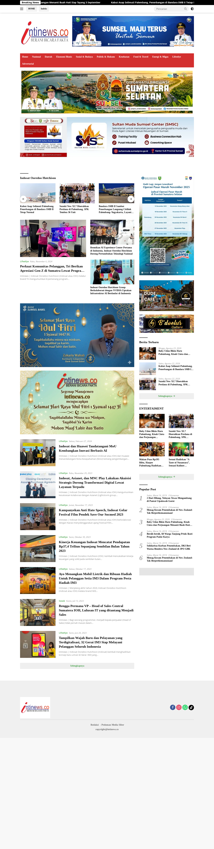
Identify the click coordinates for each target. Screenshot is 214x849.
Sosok (62, 600)
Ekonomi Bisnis (64, 57)
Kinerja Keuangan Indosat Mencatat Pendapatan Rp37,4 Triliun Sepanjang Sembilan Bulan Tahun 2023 (94, 546)
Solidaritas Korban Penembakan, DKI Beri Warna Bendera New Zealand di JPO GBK (169, 547)
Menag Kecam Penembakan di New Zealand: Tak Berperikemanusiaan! (170, 511)
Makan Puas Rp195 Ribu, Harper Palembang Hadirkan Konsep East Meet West (151, 462)
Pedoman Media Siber (112, 725)
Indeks (44, 8)
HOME (31, 8)
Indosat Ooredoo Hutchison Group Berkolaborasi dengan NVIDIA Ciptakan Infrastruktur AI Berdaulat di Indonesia (110, 290)
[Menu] (22, 9)
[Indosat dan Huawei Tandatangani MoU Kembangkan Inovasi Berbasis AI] (38, 452)
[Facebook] (172, 708)
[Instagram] (179, 708)
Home (25, 57)
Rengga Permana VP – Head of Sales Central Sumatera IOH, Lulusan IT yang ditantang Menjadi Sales (96, 610)
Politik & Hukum (106, 57)
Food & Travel (140, 57)
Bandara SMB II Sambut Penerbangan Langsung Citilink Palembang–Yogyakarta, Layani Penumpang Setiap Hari (76, 209)
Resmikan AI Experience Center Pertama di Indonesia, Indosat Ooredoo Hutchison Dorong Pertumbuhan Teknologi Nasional (111, 250)
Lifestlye (176, 57)
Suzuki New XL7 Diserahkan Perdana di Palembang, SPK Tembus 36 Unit (34, 209)
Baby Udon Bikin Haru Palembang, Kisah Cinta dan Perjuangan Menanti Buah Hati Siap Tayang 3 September (174, 353)
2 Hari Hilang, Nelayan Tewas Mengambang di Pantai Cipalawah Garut (169, 499)
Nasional (36, 57)
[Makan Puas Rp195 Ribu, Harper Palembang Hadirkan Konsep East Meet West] (152, 449)
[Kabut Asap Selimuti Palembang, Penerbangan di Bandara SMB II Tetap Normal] (147, 368)
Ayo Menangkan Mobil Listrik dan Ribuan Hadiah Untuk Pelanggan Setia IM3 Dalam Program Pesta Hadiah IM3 (95, 578)
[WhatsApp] (185, 708)
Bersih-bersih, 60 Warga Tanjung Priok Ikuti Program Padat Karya (169, 535)
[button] (185, 8)
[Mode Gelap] (192, 9)
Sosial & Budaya (84, 57)
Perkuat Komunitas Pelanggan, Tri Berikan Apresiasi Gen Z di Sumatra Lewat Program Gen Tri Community (52, 270)
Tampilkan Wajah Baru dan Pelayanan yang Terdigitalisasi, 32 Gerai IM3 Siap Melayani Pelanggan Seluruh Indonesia (90, 642)
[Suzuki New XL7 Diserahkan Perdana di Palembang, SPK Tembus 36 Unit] (38, 193)
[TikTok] (191, 707)
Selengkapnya (77, 666)
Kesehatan (124, 57)
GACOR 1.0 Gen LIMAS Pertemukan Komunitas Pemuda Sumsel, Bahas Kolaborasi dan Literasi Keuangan (115, 209)
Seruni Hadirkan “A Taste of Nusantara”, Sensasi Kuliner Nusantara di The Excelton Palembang (179, 462)
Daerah (48, 57)
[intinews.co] (45, 32)
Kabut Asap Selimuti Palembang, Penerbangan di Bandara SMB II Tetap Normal (106, 2)
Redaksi (95, 725)
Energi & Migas (160, 57)
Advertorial (28, 64)
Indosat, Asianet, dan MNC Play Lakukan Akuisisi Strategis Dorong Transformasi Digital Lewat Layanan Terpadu (95, 482)
